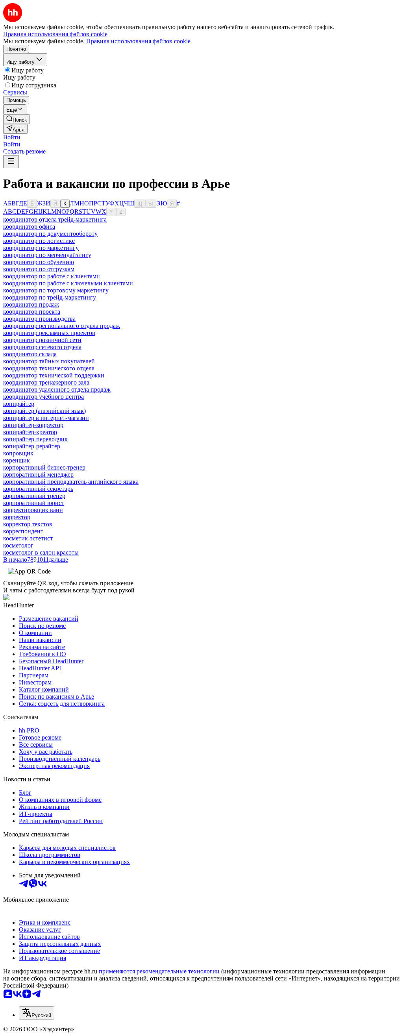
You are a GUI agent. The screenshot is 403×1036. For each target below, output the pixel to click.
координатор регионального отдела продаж (61, 325)
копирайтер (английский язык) (44, 410)
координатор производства (39, 318)
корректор (16, 517)
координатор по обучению (38, 262)
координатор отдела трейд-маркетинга (55, 219)
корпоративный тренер (34, 495)
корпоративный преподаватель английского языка (71, 481)
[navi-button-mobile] (11, 161)
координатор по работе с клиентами (51, 276)
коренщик (16, 460)
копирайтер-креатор (30, 432)
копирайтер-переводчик (35, 439)
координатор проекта (31, 311)
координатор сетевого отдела (42, 347)
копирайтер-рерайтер (31, 446)
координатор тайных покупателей (49, 361)
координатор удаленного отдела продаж (57, 389)
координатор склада (30, 354)
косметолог (18, 545)
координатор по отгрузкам (38, 269)
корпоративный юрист (33, 503)
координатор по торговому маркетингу (56, 290)
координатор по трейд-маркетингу (49, 297)
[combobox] (36, 1012)
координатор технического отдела (48, 368)
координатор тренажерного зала (46, 382)
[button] (11, 137)
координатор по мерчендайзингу (47, 255)
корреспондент (23, 531)
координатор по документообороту (50, 233)
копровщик (18, 453)
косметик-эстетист (28, 538)
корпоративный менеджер (38, 474)
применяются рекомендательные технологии (159, 971)
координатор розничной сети (42, 340)
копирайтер (18, 403)
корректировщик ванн (33, 510)
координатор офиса (29, 226)
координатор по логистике (39, 240)
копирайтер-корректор (33, 425)
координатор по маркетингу (41, 247)
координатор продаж (31, 304)
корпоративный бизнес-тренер (44, 467)
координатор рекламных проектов (49, 332)
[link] (16, 119)
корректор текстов (27, 524)
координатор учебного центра (43, 396)
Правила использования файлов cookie (138, 41)
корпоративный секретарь (38, 488)
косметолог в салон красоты (41, 552)
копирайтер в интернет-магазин (46, 417)
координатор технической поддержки (53, 375)
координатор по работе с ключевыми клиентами (68, 283)
